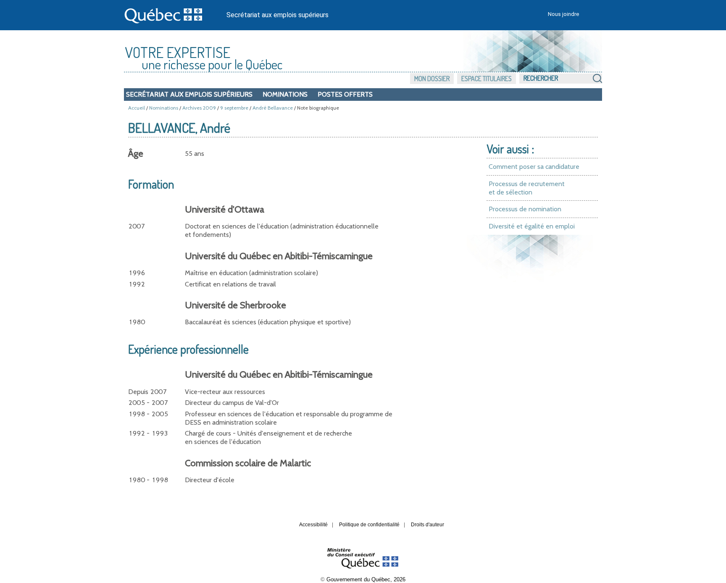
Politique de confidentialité (369, 524)
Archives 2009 (199, 108)
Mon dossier (432, 78)
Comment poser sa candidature (534, 167)
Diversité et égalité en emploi (532, 226)
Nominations (285, 94)
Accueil (136, 108)
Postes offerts (345, 94)
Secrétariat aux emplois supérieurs (277, 15)
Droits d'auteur (427, 524)
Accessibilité (313, 524)
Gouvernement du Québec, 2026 (365, 579)
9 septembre (234, 108)
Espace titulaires (486, 78)
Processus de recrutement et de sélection (527, 188)
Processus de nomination (525, 209)
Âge (135, 153)
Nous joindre (563, 14)
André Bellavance (273, 108)
